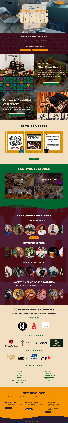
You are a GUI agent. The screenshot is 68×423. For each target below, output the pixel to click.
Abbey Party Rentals (19, 369)
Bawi (19, 373)
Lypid (49, 369)
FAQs (47, 2)
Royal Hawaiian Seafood (49, 375)
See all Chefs (34, 237)
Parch (49, 380)
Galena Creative (19, 382)
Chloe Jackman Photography (19, 380)
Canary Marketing (19, 378)
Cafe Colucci (19, 375)
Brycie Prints (19, 371)
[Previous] (3, 142)
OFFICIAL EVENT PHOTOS (51, 83)
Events (33, 2)
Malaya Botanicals (49, 371)
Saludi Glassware (49, 378)
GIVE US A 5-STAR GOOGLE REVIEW (40, 49)
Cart (51, 2)
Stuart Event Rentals (49, 377)
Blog (38, 2)
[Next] (64, 142)
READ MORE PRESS (34, 158)
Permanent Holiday (49, 373)
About (42, 2)
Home (29, 2)
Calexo (19, 377)
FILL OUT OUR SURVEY (26, 49)
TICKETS (59, 2)
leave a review (29, 409)
